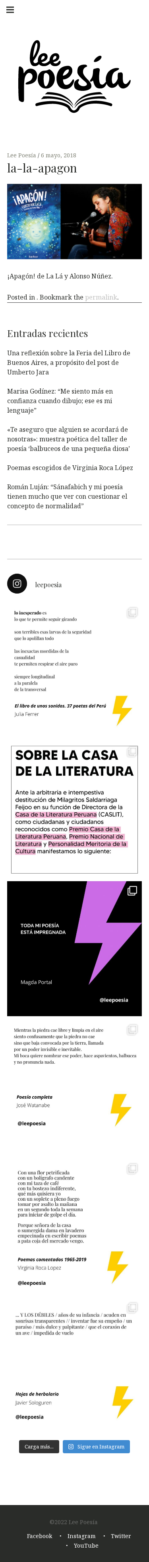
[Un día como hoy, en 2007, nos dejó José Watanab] (74, 1087)
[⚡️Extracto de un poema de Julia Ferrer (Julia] (74, 670)
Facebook (39, 1536)
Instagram (82, 1536)
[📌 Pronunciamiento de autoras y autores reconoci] (74, 809)
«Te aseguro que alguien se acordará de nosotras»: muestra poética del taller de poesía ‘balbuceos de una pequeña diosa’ (68, 439)
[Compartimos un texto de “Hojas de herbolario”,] (74, 1365)
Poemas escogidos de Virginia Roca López (70, 467)
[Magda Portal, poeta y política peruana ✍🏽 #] (74, 948)
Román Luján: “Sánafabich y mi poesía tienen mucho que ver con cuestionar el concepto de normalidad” (67, 496)
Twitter (121, 1536)
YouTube (86, 1545)
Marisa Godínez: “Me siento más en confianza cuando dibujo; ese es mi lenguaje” (60, 401)
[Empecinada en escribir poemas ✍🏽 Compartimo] (74, 1226)
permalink (101, 297)
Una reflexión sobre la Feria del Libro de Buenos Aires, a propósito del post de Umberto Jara (68, 362)
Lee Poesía (22, 155)
